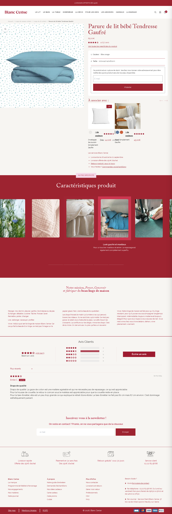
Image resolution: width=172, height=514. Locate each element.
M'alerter (127, 87)
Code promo (52, 496)
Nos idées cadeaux (54, 489)
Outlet (49, 499)
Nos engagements (15, 489)
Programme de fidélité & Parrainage (22, 486)
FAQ (87, 499)
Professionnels (92, 493)
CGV (87, 496)
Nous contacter (92, 482)
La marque (12, 482)
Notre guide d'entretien (56, 482)
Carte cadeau (52, 493)
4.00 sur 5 (40, 353)
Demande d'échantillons (57, 486)
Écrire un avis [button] (139, 354)
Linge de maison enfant (23, 21)
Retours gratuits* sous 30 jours (103, 164)
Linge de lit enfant (40, 21)
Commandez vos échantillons (114, 167)
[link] (101, 116)
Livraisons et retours (94, 486)
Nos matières (13, 493)
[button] (165, 12)
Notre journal (13, 496)
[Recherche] (155, 12)
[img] (16, 376)
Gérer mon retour (93, 489)
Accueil (10, 21)
